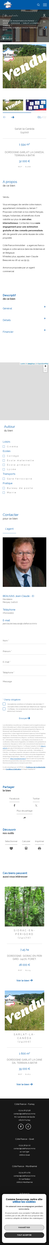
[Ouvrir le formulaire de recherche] (38, 4)
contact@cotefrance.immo (24, 1114)
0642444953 (8, 613)
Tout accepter (24, 1235)
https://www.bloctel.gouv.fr (18, 758)
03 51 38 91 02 (24, 1145)
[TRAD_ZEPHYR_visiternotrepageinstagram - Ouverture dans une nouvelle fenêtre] (28, 1126)
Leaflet (22, 363)
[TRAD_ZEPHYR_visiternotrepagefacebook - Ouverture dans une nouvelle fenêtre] (21, 1126)
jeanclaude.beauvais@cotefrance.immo (20, 623)
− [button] (45, 370)
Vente (5, 23)
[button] (13, 117)
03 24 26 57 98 (24, 1110)
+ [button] (45, 366)
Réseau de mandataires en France (18, 21)
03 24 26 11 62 (24, 1173)
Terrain (6, 25)
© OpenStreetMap (42, 363)
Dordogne (15, 23)
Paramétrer (24, 1227)
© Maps (30, 363)
